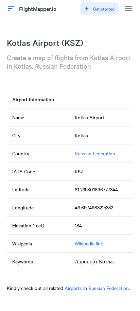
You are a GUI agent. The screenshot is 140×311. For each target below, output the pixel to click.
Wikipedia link (89, 243)
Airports (73, 287)
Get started (104, 8)
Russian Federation (95, 153)
